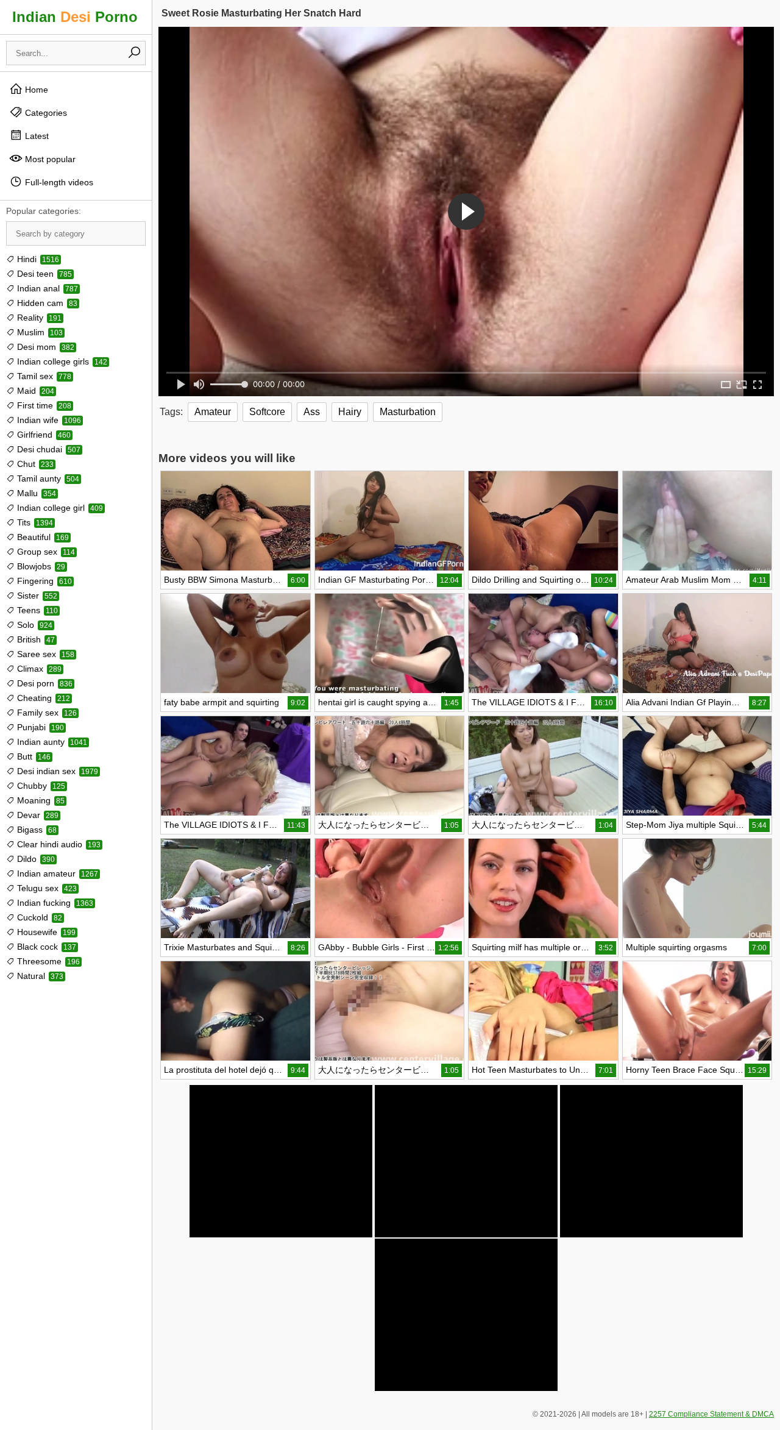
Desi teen (43, 274)
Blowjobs (40, 566)
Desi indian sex (56, 771)
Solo (33, 625)
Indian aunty (51, 742)
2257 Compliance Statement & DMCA (711, 1414)
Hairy (349, 412)
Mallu (35, 493)
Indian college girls (61, 361)
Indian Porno (75, 17)
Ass (311, 412)
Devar (36, 815)
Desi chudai (47, 449)
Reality (38, 317)
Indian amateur (56, 873)
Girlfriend (43, 434)
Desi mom (44, 347)
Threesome (47, 961)
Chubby (40, 786)
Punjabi (39, 727)
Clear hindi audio (58, 844)
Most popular (49, 159)
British (35, 639)
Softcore (267, 412)
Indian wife (48, 420)
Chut (34, 464)
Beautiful (42, 537)
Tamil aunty (47, 478)
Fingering (43, 581)
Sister (36, 595)
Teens (36, 610)
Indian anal (46, 288)
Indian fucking (54, 903)
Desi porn (44, 683)
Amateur (212, 412)
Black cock (45, 947)
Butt (33, 756)
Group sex (45, 552)
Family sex (46, 712)
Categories (45, 113)
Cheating (42, 698)
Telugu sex (46, 888)
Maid (34, 391)
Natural (39, 976)
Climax (38, 669)
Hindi (37, 259)
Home (35, 89)
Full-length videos (58, 182)
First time (43, 405)
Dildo (35, 859)
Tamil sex (43, 376)
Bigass (36, 829)
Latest (36, 136)
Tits (34, 522)
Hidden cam (46, 303)
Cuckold (38, 917)
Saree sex (44, 654)
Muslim (39, 332)
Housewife (45, 932)
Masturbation (408, 412)
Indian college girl (59, 508)
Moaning (40, 800)
